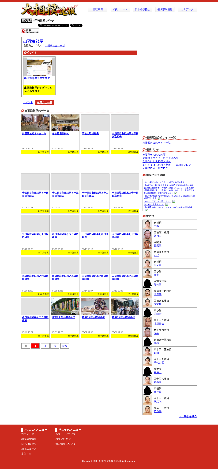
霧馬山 (158, 372)
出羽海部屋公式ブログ (37, 78)
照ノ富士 (159, 265)
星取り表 (98, 9)
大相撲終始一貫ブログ (155, 168)
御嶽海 (158, 294)
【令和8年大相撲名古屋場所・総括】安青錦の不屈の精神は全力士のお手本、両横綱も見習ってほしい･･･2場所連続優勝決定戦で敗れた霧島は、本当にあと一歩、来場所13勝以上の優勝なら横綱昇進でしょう (169, 189)
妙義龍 (158, 382)
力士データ (187, 9)
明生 (156, 333)
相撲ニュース (120, 9)
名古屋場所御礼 (60, 133)
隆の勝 (158, 284)
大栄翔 (158, 304)
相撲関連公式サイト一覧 (157, 142)
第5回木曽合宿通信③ (63, 317)
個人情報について (65, 443)
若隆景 (158, 313)
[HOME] (51, 14)
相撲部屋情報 (165, 9)
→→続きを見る (188, 416)
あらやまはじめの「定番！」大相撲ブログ (167, 164)
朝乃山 (158, 235)
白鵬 (156, 226)
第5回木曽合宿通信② (93, 317)
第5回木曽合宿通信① (123, 317)
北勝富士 (159, 323)
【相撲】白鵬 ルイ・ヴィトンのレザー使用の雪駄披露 (168, 207)
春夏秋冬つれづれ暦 (154, 154)
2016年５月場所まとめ (154, 204)
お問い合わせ (63, 438)
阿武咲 (158, 401)
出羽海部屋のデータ (43, 20)
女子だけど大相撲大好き (157, 161)
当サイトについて (65, 434)
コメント (28, 102)
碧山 (156, 352)
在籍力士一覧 (44, 102)
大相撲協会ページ (55, 45)
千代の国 (159, 362)
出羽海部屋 (33, 41)
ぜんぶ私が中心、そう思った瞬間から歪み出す (164, 182)
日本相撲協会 (142, 9)
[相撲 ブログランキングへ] (30, 32)
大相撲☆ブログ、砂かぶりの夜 (160, 158)
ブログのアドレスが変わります (157, 201)
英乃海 (158, 411)
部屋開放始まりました (34, 133)
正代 (156, 255)
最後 (64, 345)
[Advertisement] (80, 163)
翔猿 (156, 343)
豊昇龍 (158, 391)
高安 (156, 274)
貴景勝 (158, 245)
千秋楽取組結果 (90, 133)
